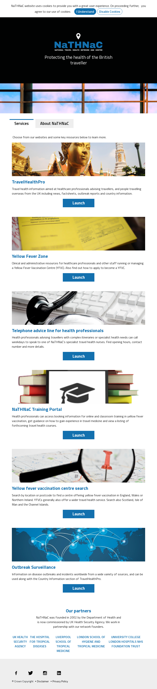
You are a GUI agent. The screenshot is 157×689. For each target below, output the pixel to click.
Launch (78, 203)
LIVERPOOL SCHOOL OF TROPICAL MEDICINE (63, 644)
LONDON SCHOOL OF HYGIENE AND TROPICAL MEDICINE (91, 641)
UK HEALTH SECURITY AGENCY (20, 641)
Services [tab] (21, 123)
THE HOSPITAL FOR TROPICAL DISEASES (40, 641)
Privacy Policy (60, 681)
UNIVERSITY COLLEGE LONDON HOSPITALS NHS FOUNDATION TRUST (126, 641)
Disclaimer (43, 681)
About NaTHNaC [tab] (54, 123)
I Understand (85, 11)
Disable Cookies (109, 11)
